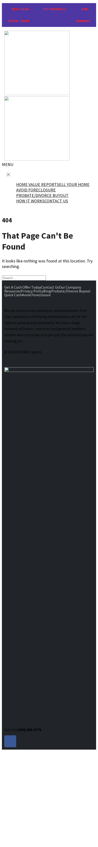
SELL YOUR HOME (73, 184)
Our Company (70, 287)
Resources (12, 291)
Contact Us (50, 287)
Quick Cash (13, 295)
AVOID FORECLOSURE (36, 190)
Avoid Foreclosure (36, 295)
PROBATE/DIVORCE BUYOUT (42, 195)
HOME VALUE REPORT (36, 184)
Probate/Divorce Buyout (71, 291)
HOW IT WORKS (30, 201)
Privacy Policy (32, 291)
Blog (47, 291)
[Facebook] (10, 741)
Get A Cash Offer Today (22, 287)
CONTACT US (56, 201)
